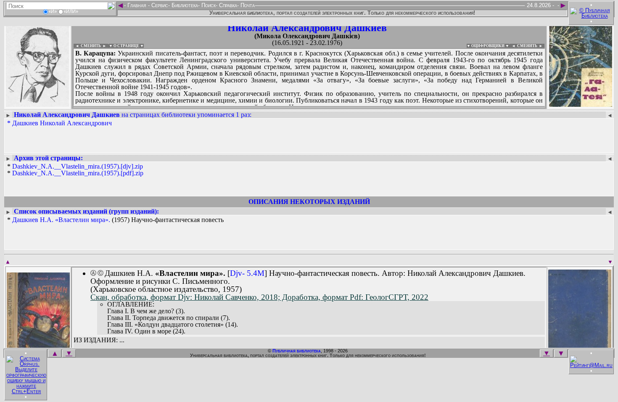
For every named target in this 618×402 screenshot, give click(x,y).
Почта (247, 5)
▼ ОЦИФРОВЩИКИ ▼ (488, 46)
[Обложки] (580, 104)
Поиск (208, 5)
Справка (227, 5)
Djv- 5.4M (247, 273)
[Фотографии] (37, 104)
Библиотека (184, 5)
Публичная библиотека (296, 350)
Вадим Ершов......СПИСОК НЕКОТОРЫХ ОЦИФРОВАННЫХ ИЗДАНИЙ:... (277, 106)
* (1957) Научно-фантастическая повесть (115, 220)
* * (75, 170)
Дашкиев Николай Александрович (62, 123)
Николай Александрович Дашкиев (307, 27)
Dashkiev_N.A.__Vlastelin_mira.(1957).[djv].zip (77, 166)
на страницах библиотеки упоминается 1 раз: (132, 114)
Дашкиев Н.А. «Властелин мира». (61, 219)
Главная (137, 5)
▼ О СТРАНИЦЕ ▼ (126, 46)
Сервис (159, 5)
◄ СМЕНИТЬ (87, 46)
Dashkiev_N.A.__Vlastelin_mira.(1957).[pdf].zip (77, 173)
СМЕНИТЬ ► (530, 46)
